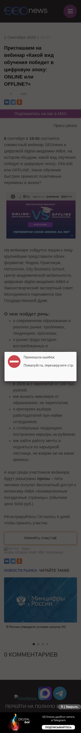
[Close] (76, 352)
